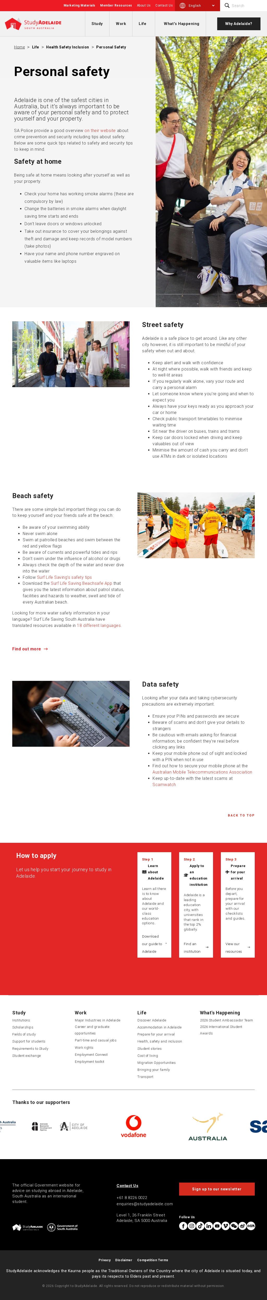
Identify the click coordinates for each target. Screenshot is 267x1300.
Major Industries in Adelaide (97, 1020)
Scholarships (22, 1027)
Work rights (84, 1048)
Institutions (21, 1020)
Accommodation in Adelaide (159, 1027)
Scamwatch (164, 784)
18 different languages (99, 625)
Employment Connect (91, 1055)
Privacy (105, 1260)
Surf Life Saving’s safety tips (64, 577)
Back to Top (241, 815)
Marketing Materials (79, 5)
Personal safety (111, 47)
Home (19, 47)
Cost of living (147, 1056)
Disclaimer (123, 1260)
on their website (100, 130)
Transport (145, 1077)
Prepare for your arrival (238, 872)
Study (97, 23)
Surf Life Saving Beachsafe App (81, 583)
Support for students (29, 1041)
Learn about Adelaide (156, 872)
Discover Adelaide (151, 1020)
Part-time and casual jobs (96, 1040)
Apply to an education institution (199, 875)
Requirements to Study (30, 1049)
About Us (144, 5)
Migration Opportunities (156, 1063)
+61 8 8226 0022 (132, 1197)
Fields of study (24, 1034)
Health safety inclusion (67, 47)
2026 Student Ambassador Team (226, 1020)
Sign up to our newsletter (217, 1189)
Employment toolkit (90, 1062)
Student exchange (26, 1056)
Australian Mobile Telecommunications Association (202, 772)
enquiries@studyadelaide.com (145, 1204)
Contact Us (164, 5)
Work (121, 23)
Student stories (149, 1049)
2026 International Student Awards (221, 1030)
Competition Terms (152, 1260)
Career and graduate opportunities (92, 1030)
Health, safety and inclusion (159, 1041)
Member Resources (116, 5)
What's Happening (181, 23)
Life (142, 23)
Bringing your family (153, 1070)
